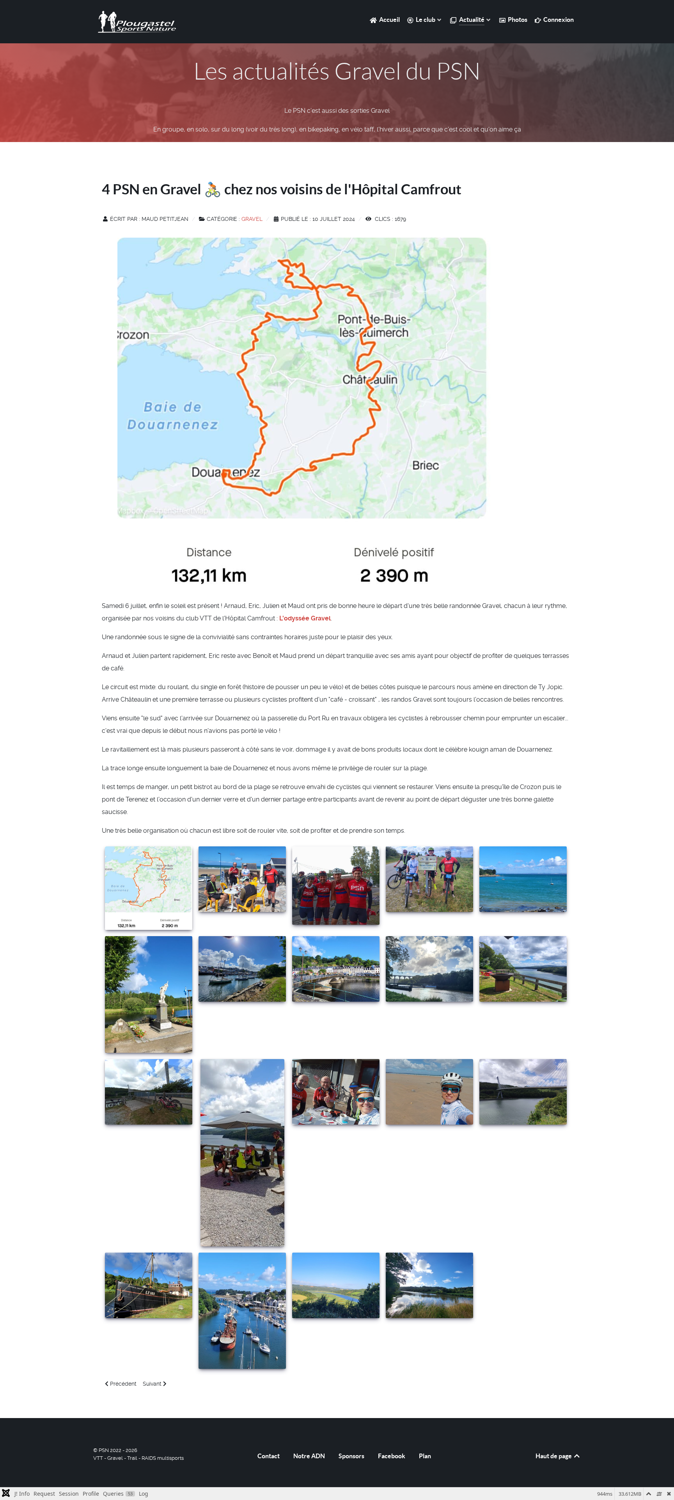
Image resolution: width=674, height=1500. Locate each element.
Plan (425, 1455)
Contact (268, 1455)
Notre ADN (309, 1455)
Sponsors (351, 1455)
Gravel (252, 219)
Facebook (391, 1455)
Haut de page (554, 1455)
